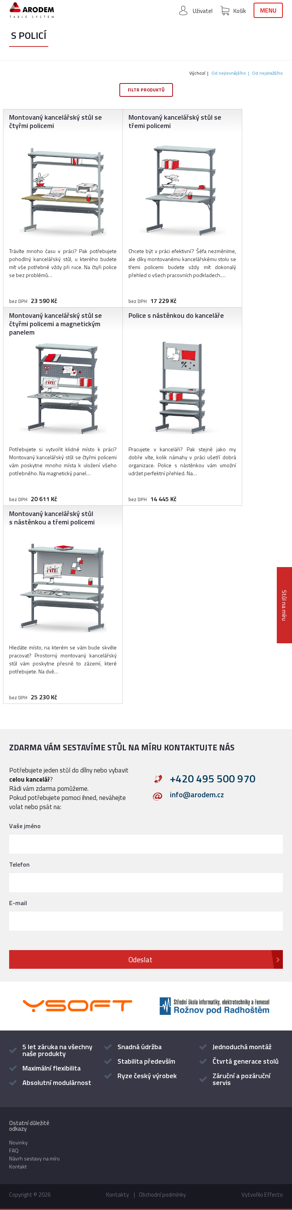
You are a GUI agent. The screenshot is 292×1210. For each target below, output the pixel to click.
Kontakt (18, 1166)
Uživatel (203, 10)
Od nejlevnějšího (228, 73)
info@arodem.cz (197, 795)
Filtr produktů (146, 89)
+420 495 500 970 (213, 778)
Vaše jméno (25, 826)
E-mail (18, 903)
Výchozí (197, 73)
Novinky (18, 1142)
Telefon (19, 864)
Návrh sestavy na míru (34, 1158)
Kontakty (117, 1194)
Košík (239, 10)
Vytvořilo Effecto (262, 1194)
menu (268, 10)
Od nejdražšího (267, 73)
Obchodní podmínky (162, 1194)
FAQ (14, 1150)
